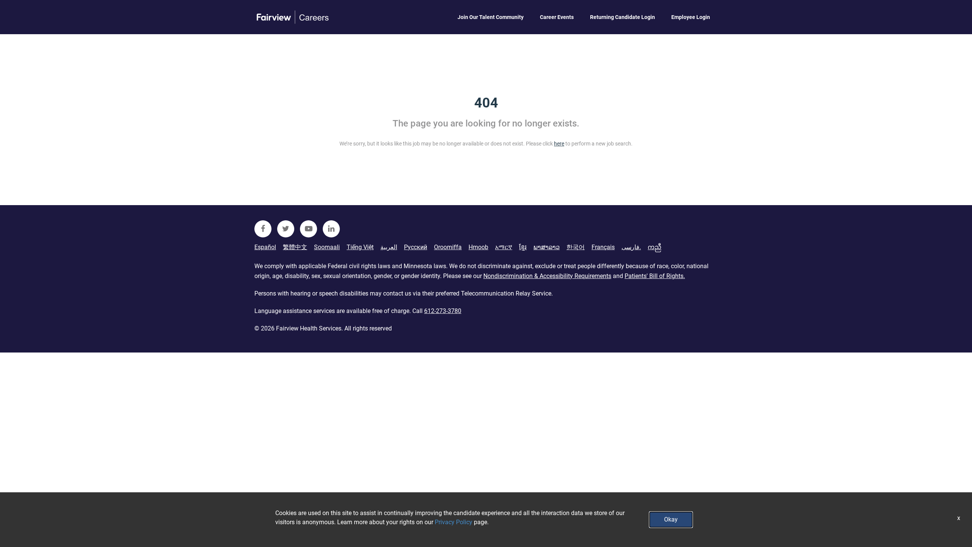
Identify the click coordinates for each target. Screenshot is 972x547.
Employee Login (690, 17)
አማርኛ (503, 247)
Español (265, 247)
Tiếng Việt (360, 247)
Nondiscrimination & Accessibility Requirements (547, 276)
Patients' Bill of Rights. (655, 276)
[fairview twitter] (285, 228)
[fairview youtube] (308, 228)
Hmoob (478, 247)
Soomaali (327, 247)
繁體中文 (295, 247)
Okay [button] (671, 519)
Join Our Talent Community (491, 17)
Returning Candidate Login (622, 17)
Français (603, 247)
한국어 (575, 247)
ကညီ (654, 247)
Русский (415, 247)
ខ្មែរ (523, 247)
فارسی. (631, 247)
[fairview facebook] (262, 228)
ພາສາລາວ (546, 247)
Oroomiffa (448, 247)
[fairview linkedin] (331, 228)
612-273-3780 (442, 311)
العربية (388, 247)
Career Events (557, 17)
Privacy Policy (453, 522)
